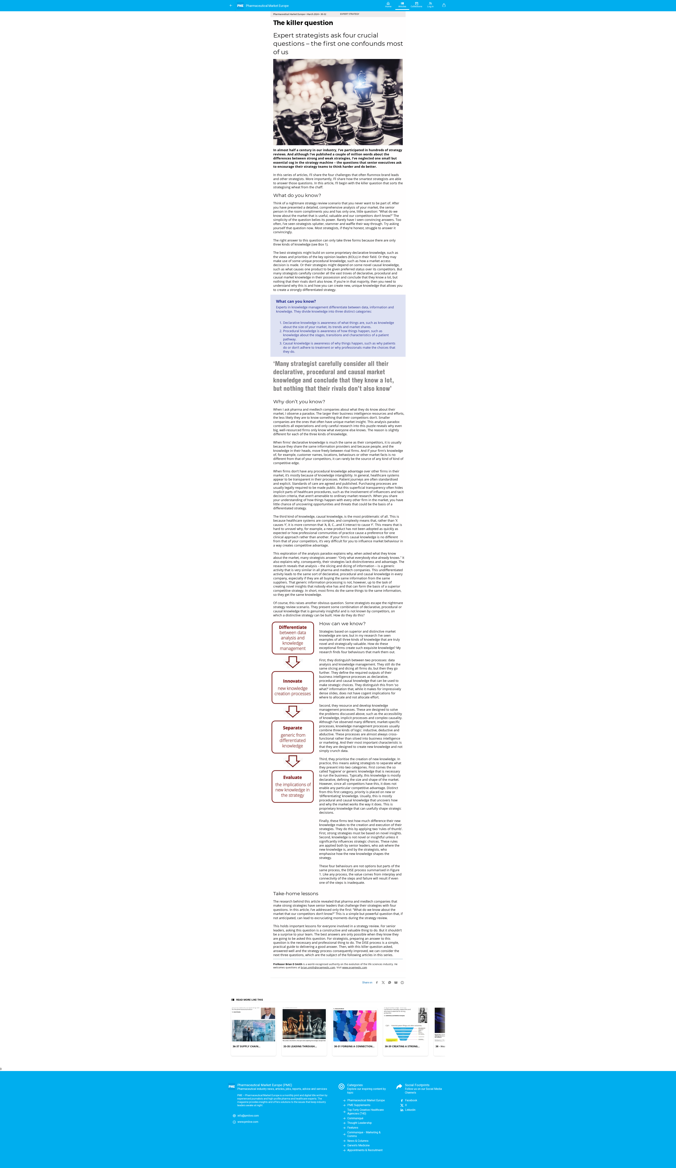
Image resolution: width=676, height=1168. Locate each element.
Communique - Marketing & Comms (364, 1134)
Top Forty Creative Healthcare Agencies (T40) (365, 1111)
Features (352, 1127)
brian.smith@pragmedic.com (318, 967)
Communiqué (355, 1118)
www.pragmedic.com (354, 967)
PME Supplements (358, 1105)
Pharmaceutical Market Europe (366, 1100)
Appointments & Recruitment (365, 1150)
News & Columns (357, 1140)
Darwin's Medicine (358, 1145)
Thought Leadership (359, 1123)
